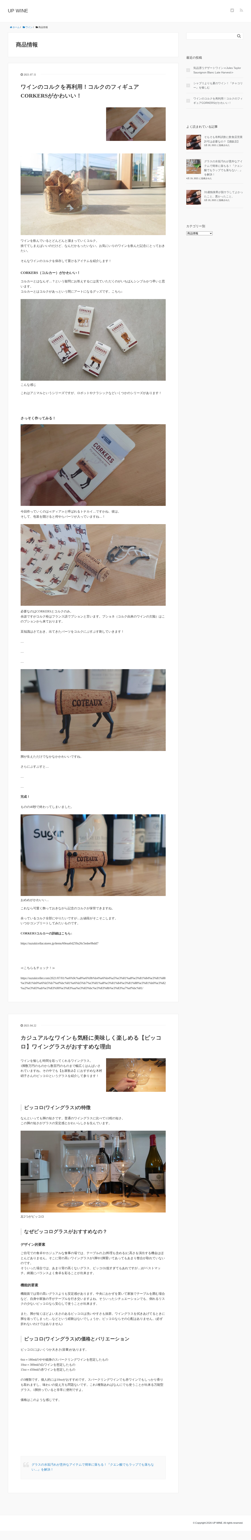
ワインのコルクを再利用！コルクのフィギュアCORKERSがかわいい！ (218, 100)
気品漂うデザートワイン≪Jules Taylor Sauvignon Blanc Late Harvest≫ (217, 70)
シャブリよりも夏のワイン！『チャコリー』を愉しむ (218, 85)
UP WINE (18, 10)
